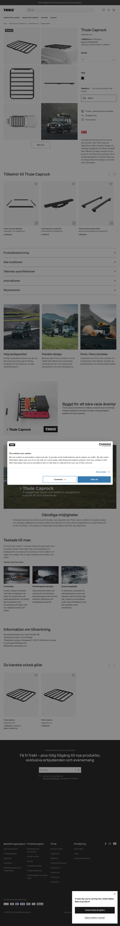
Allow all (94, 479)
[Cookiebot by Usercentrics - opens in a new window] (100, 445)
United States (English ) (95, 910)
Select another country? (95, 917)
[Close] (114, 894)
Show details (101, 472)
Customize (58, 479)
